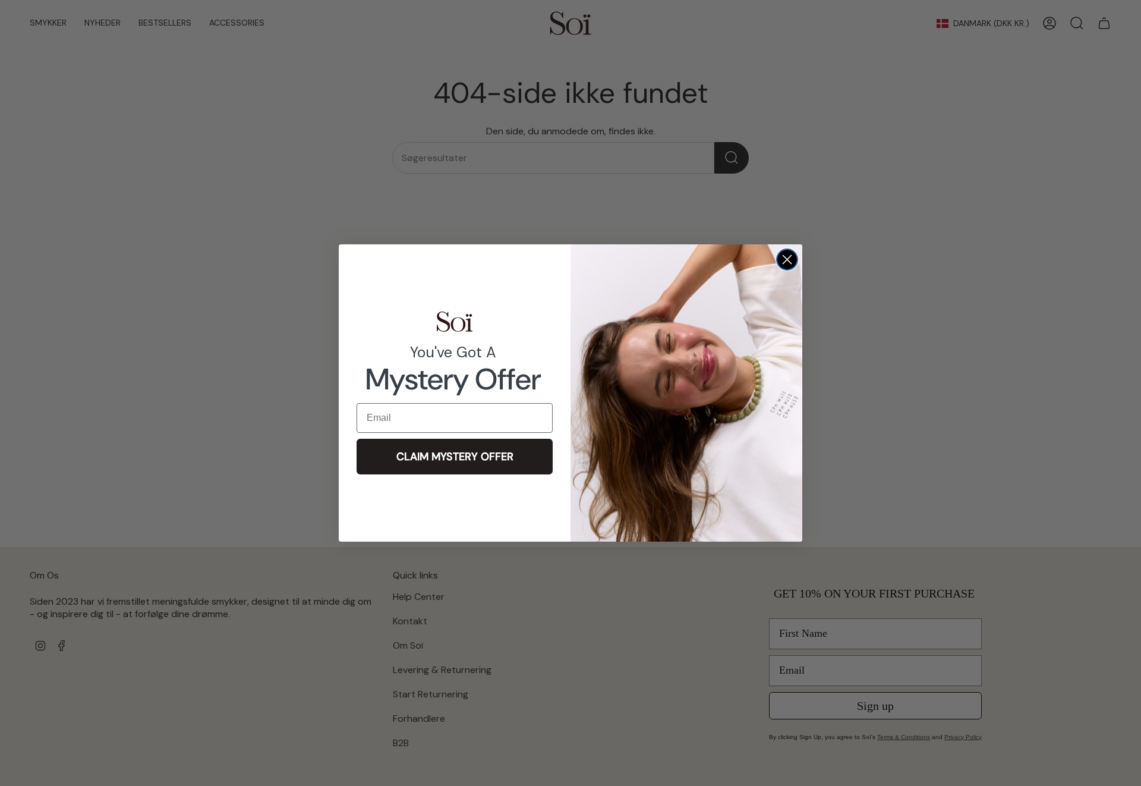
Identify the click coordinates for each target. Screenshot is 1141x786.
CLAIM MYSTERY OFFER (454, 456)
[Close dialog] (787, 259)
